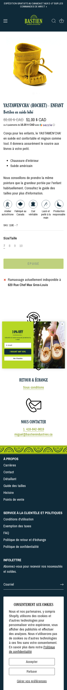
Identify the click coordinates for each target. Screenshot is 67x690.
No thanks (17, 358)
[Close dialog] (62, 324)
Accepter (32, 661)
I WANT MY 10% (18, 351)
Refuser (32, 671)
